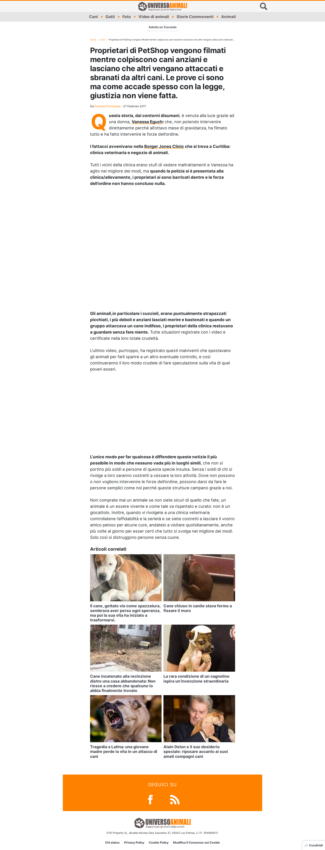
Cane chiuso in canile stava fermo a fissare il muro (197, 608)
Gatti (110, 16)
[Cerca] (263, 6)
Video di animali (153, 16)
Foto (126, 16)
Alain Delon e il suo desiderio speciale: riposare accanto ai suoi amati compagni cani (195, 751)
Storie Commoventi (195, 16)
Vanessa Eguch (147, 121)
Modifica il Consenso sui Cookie (196, 842)
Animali (228, 16)
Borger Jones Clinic (164, 146)
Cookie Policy (159, 842)
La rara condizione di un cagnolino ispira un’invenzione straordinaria (196, 678)
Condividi (316, 845)
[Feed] (175, 799)
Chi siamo (112, 842)
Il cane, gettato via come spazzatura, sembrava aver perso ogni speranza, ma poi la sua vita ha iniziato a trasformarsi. (125, 613)
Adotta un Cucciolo (163, 27)
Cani (93, 16)
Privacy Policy (134, 842)
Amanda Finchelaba (107, 106)
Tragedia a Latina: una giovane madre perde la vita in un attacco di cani (123, 751)
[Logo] (162, 6)
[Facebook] (150, 799)
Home (93, 39)
